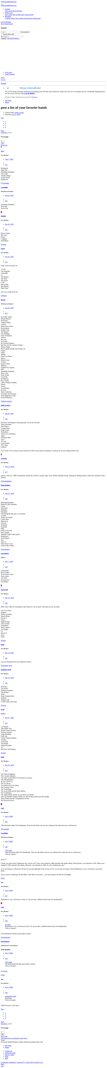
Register (3, 83)
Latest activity (29, 15)
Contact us (8, 1051)
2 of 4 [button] (9, 132)
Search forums (17, 11)
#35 (6, 822)
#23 (6, 230)
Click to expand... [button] (11, 854)
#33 (6, 723)
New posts (8, 11)
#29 (6, 567)
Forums (7, 9)
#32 (6, 683)
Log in (3, 80)
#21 (6, 165)
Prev (2, 118)
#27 (6, 472)
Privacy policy (10, 1055)
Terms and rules (10, 1053)
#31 (6, 658)
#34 (6, 770)
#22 (6, 201)
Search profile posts (34, 18)
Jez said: (8, 924)
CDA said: (8, 850)
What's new (9, 13)
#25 (6, 313)
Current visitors (10, 18)
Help (6, 1056)
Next (2, 131)
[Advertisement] (53, 55)
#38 (6, 921)
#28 (6, 499)
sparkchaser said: (10, 996)
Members (8, 16)
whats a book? (19, 112)
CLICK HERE (29, 93)
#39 (6, 958)
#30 (6, 603)
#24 (6, 262)
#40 (6, 993)
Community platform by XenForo (22, 1062)
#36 (6, 847)
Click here (34, 97)
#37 (6, 896)
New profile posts (18, 15)
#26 (6, 419)
